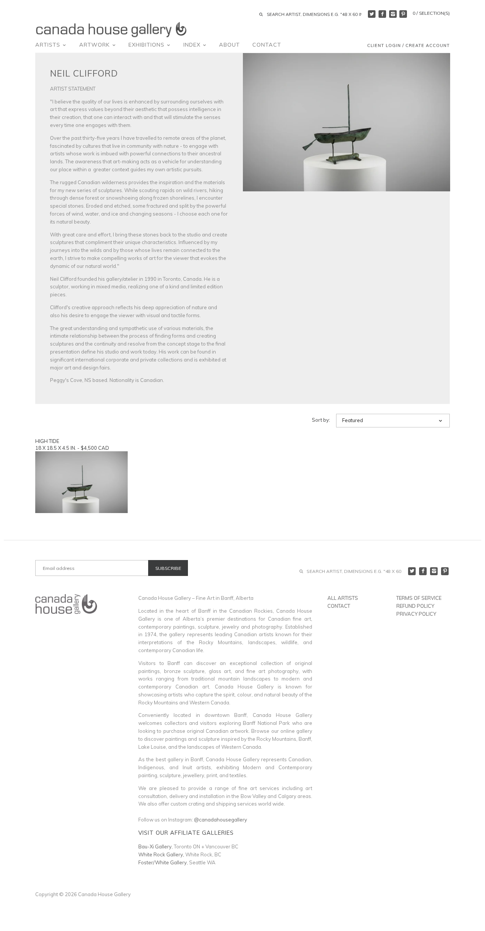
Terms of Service (418, 598)
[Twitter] (371, 14)
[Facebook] (382, 14)
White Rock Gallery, (161, 854)
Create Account (427, 45)
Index (192, 44)
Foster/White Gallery (162, 862)
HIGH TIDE (47, 441)
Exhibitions (147, 44)
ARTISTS (48, 44)
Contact (266, 44)
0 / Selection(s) (431, 13)
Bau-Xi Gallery (155, 846)
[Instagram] (393, 14)
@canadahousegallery (220, 820)
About (229, 44)
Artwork (95, 44)
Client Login (384, 45)
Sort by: (321, 420)
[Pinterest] (403, 14)
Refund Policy (415, 606)
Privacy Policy (416, 614)
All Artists (342, 598)
